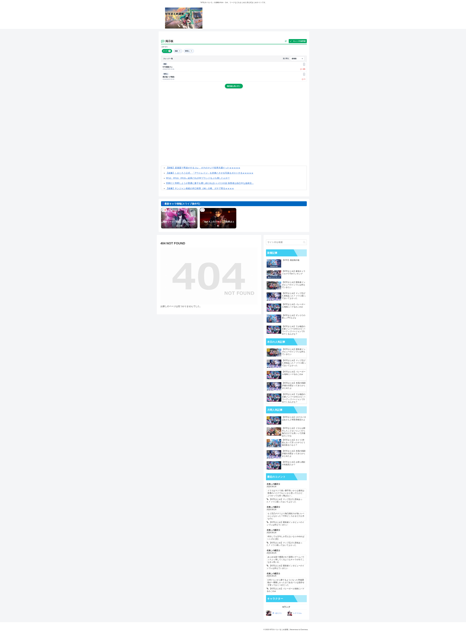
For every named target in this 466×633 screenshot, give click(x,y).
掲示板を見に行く (234, 86)
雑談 (165, 64)
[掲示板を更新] (285, 41)
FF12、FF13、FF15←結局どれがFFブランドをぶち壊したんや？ (198, 178)
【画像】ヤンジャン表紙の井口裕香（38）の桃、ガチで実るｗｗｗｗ (200, 188)
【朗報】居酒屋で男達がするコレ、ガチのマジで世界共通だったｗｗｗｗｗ (203, 168)
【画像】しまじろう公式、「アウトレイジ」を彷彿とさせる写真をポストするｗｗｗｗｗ (209, 173)
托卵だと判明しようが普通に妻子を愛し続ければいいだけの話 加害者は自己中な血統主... (210, 183)
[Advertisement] (234, 111)
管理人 (166, 74)
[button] (304, 242)
